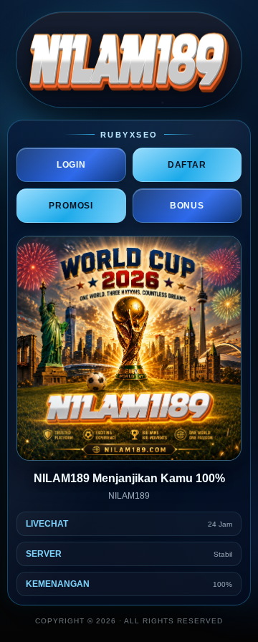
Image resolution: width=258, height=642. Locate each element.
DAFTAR (187, 165)
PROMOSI (71, 206)
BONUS (187, 206)
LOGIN (71, 165)
